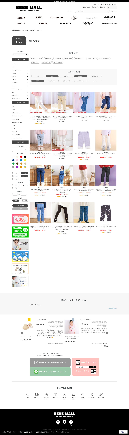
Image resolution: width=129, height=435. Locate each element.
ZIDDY (13, 125)
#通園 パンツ (58, 58)
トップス (14, 73)
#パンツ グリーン (46, 62)
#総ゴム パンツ (91, 58)
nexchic (13, 128)
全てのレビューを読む (54, 343)
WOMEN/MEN (95, 76)
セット (13, 67)
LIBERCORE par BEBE (17, 122)
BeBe (13, 106)
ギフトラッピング (16, 98)
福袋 (13, 92)
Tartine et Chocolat (16, 113)
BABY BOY (66, 76)
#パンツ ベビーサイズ (36, 58)
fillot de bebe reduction (17, 116)
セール (95, 81)
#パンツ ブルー (35, 62)
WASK (13, 109)
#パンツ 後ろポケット (104, 58)
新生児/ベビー (15, 95)
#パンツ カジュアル (80, 58)
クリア (20, 209)
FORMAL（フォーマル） (17, 89)
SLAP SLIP (14, 131)
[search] (107, 11)
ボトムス (14, 76)
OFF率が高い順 (80, 81)
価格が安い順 (52, 81)
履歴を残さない (113, 308)
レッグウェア (15, 82)
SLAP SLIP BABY (16, 135)
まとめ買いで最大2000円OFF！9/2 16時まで (64, 1)
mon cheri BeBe (15, 119)
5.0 (30, 340)
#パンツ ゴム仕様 (58, 62)
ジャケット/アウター (17, 70)
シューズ (14, 79)
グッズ (13, 86)
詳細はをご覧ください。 (57, 432)
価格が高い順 (66, 81)
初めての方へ (113, 11)
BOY (38, 76)
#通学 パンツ (48, 58)
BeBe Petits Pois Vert (17, 138)
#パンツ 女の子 (68, 58)
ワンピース (14, 64)
